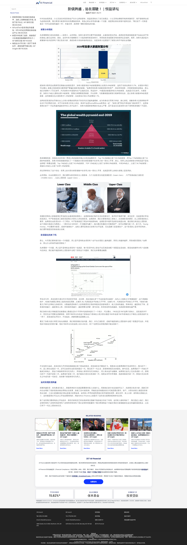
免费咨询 (93, 482)
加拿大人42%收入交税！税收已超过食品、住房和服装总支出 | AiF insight (140, 435)
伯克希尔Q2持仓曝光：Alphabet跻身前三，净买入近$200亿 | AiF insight (93, 435)
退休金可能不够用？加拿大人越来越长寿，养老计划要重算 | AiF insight (69, 435)
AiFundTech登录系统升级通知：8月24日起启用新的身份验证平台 (24, 30)
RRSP (89, 472)
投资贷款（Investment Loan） (82, 476)
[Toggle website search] (151, 2)
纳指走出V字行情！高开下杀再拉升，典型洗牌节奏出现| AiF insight (24, 46)
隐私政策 (126, 512)
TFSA (84, 472)
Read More (39, 448)
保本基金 (144, 469)
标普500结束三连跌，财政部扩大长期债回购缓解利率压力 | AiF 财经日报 (24, 38)
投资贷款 (132, 495)
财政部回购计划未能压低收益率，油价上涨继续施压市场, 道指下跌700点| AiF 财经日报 (24, 19)
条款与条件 (127, 516)
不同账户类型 (97, 472)
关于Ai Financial (99, 524)
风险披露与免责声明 (130, 520)
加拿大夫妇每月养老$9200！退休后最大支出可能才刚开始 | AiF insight (117, 435)
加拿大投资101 (99, 520)
